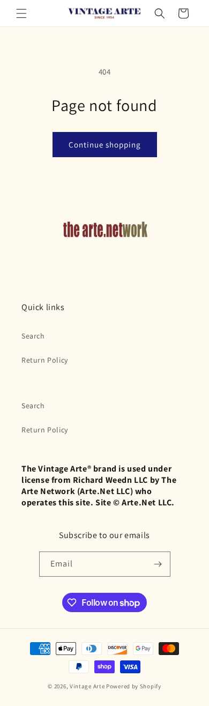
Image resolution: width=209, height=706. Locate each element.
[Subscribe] (158, 564)
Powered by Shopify (133, 686)
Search (33, 336)
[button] (21, 13)
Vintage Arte (87, 686)
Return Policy (44, 360)
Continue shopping (105, 144)
